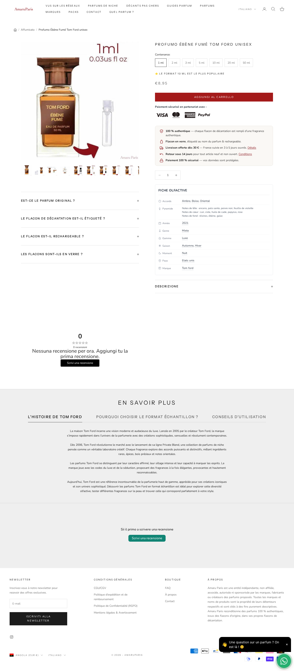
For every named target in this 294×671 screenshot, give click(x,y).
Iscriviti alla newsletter (38, 619)
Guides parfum (179, 5)
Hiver (198, 245)
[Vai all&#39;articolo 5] (77, 170)
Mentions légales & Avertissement (115, 613)
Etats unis (188, 260)
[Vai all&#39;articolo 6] (90, 170)
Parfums (207, 5)
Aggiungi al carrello (214, 97)
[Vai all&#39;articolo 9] (129, 170)
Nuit (184, 253)
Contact (94, 11)
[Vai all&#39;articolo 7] (103, 170)
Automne (188, 245)
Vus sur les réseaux (63, 5)
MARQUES (53, 11)
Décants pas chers (142, 5)
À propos (171, 595)
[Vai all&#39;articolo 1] (26, 170)
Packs (74, 11)
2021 (185, 223)
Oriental (205, 201)
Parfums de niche (103, 5)
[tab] (55, 418)
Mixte (185, 230)
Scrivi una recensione (147, 538)
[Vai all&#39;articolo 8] (116, 170)
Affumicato (28, 30)
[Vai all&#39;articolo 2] (39, 170)
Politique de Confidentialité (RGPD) (115, 606)
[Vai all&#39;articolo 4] (65, 170)
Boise (195, 201)
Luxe (185, 238)
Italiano (245, 9)
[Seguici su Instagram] (12, 637)
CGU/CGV (100, 588)
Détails (252, 148)
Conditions (245, 154)
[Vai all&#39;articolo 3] (52, 170)
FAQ (168, 588)
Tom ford (187, 268)
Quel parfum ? (121, 11)
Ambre (186, 201)
